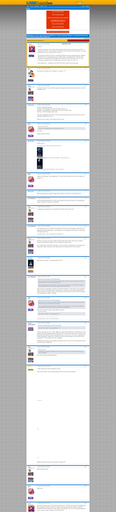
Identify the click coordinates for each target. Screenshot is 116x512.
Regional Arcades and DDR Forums (48, 35)
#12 (85, 257)
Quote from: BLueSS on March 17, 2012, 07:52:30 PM (49, 325)
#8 (85, 198)
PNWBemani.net (30, 35)
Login (83, 6)
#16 (85, 346)
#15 (85, 323)
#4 (85, 123)
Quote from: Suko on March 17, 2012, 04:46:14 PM (49, 279)
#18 (85, 466)
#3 (85, 104)
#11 (85, 238)
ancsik (38, 457)
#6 (85, 173)
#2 (85, 85)
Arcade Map (36, 6)
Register (87, 6)
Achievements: (31, 54)
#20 (85, 503)
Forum (32, 6)
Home (28, 6)
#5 (85, 141)
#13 (85, 276)
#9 (85, 206)
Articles (42, 6)
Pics (46, 6)
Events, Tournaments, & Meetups (64, 35)
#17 (85, 366)
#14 (85, 297)
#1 (85, 68)
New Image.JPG (41, 169)
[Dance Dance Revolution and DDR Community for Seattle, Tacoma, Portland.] (39, 4)
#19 (85, 486)
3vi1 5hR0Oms (39, 400)
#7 (85, 191)
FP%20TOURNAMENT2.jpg (43, 157)
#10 (85, 226)
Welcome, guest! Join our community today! (58, 32)
